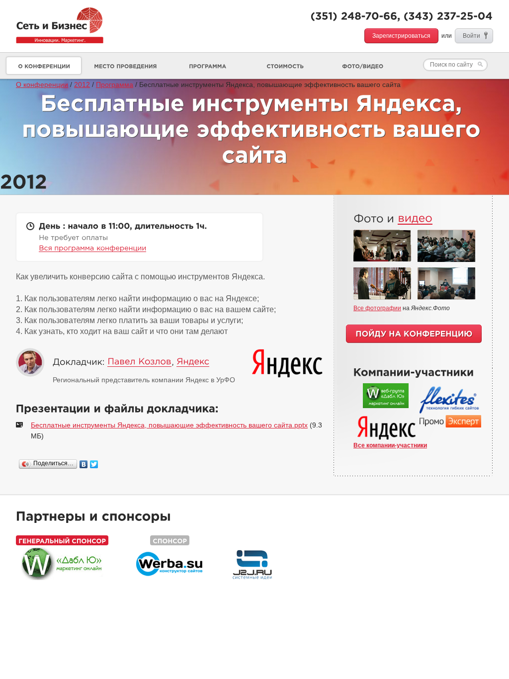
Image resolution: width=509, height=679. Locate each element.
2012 (82, 84)
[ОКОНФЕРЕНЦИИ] (44, 66)
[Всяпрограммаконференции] (92, 248)
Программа (114, 84)
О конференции (42, 84)
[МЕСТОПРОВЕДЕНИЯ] (126, 66)
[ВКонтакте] (84, 464)
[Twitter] (94, 464)
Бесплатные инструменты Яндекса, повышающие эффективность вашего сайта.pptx (169, 425)
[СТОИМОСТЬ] (285, 66)
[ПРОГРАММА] (207, 66)
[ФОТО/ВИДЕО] (362, 66)
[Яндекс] (192, 362)
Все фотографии (377, 308)
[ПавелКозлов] (139, 362)
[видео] (415, 218)
